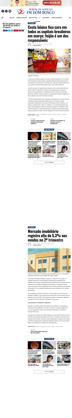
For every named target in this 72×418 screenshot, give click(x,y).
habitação (43, 326)
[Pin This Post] (16, 30)
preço (37, 115)
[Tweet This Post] (10, 30)
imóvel (53, 326)
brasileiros (44, 114)
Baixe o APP (12, 17)
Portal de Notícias (33, 17)
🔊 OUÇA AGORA (37, 21)
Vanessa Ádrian (37, 45)
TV (39, 17)
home (29, 115)
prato (33, 115)
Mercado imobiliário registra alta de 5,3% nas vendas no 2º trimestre (12, 25)
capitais (50, 114)
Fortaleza (64, 114)
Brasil (38, 114)
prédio (61, 326)
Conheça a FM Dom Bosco (57, 17)
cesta (54, 114)
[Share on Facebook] (5, 30)
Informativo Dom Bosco (22, 17)
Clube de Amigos (45, 17)
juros (57, 326)
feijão (58, 114)
